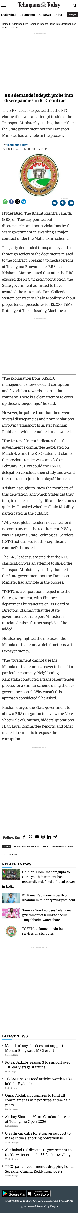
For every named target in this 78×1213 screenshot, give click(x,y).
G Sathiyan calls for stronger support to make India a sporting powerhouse (38, 1135)
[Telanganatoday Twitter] (30, 837)
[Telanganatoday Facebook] (24, 837)
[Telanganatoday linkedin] (49, 837)
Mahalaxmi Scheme (62, 846)
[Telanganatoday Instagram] (43, 837)
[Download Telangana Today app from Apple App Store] (55, 203)
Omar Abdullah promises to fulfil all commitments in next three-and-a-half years (37, 1099)
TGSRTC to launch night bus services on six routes (43, 930)
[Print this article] (71, 203)
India (58, 14)
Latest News (15, 1035)
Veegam (54, 1206)
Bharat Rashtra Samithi (26, 846)
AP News (44, 14)
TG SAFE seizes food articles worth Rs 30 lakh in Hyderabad (38, 1081)
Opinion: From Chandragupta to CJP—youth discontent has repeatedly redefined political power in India (38, 878)
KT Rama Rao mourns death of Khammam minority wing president (48, 897)
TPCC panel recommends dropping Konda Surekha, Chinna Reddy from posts (40, 1168)
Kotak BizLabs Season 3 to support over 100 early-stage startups (37, 1064)
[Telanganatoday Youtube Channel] (37, 837)
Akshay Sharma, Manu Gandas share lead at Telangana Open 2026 (39, 1119)
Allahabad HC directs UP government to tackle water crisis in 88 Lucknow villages (39, 1152)
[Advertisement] (39, 788)
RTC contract (11, 854)
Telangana (27, 14)
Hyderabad (8, 14)
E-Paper (72, 14)
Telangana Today (16, 145)
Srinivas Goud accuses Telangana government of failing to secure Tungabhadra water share (47, 915)
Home (5, 24)
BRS (45, 846)
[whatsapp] (5, 201)
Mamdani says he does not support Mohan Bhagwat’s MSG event (34, 1048)
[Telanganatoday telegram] (55, 837)
